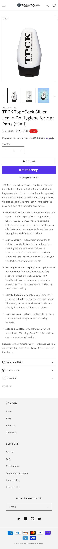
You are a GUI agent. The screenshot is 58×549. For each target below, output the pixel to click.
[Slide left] (3, 96)
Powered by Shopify (36, 543)
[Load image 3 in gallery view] (43, 95)
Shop (8, 418)
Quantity (6, 144)
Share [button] (9, 386)
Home (9, 411)
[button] (3, 5)
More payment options (29, 177)
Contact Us (11, 432)
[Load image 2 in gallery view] (28, 95)
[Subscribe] (48, 507)
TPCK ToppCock (25, 543)
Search (9, 452)
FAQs (8, 459)
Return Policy (13, 480)
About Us (10, 425)
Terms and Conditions (17, 473)
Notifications (12, 466)
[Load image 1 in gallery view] (14, 95)
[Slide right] (54, 96)
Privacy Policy (13, 487)
